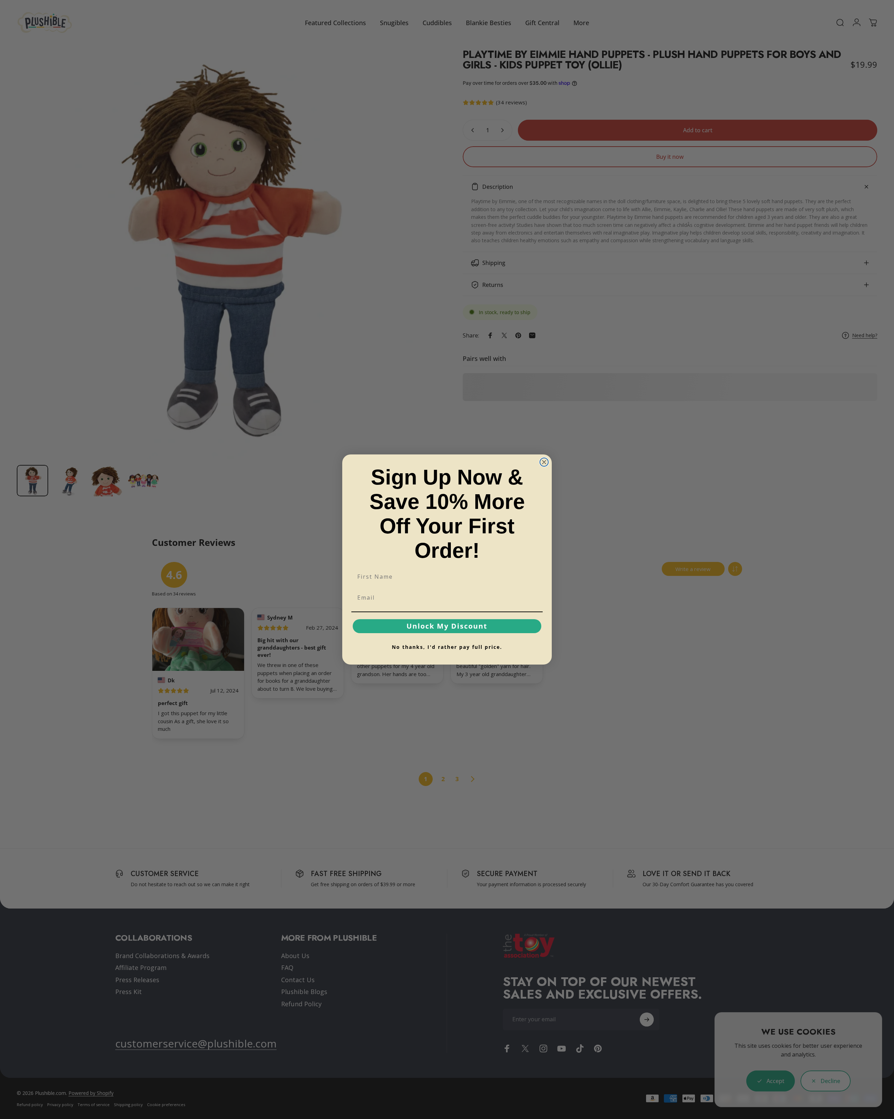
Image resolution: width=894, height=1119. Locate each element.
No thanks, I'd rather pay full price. (447, 647)
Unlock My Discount (447, 626)
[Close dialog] (544, 462)
